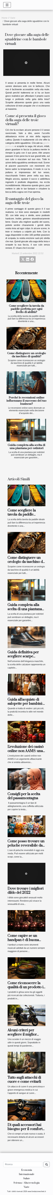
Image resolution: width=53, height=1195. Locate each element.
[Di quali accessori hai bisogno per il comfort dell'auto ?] (26, 1110)
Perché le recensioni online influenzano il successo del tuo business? (26, 401)
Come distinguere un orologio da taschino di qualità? (26, 355)
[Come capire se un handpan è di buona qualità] (26, 921)
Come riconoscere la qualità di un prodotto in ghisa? (26, 987)
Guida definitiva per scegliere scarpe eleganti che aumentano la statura (24, 658)
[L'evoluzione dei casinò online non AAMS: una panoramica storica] (26, 731)
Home (4, 18)
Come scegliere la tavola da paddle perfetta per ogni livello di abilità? (26, 309)
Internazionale (26, 1174)
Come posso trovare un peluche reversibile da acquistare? (26, 845)
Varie (12, 18)
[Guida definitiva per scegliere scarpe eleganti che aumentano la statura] (26, 637)
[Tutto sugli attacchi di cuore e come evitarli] (26, 1062)
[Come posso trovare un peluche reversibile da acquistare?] (26, 826)
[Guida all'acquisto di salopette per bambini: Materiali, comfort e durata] (26, 684)
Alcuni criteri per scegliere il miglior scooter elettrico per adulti (24, 1036)
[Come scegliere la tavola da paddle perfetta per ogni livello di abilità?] (26, 290)
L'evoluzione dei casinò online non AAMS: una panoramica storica (26, 750)
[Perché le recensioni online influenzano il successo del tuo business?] (26, 382)
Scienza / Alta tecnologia (26, 1182)
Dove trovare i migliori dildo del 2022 (25, 890)
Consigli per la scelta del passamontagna (24, 796)
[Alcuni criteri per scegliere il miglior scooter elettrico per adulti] (26, 1015)
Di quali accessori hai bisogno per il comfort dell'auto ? (25, 1129)
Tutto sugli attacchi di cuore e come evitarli (24, 1079)
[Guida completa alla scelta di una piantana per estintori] (26, 430)
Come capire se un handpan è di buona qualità (23, 940)
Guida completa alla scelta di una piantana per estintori (26, 446)
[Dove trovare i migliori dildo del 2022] (26, 873)
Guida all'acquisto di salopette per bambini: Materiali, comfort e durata (25, 705)
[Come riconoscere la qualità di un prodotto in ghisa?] (26, 968)
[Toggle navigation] (7, 5)
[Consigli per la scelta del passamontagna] (26, 779)
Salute (26, 1178)
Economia (26, 1170)
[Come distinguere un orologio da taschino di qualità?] (26, 338)
